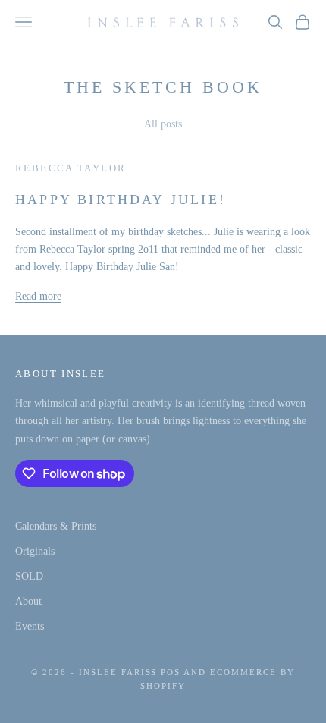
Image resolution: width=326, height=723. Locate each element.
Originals (35, 551)
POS (170, 672)
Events (29, 626)
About (28, 601)
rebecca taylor (70, 168)
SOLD (29, 576)
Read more (38, 296)
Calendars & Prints (55, 526)
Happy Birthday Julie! (120, 199)
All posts (163, 124)
